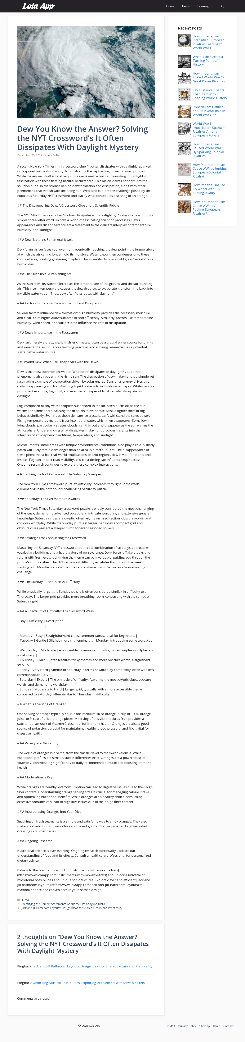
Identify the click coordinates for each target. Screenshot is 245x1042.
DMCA (171, 1026)
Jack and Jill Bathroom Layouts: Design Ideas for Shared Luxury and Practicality (72, 908)
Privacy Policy (187, 1026)
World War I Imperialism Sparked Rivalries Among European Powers (209, 129)
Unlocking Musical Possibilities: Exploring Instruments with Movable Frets (89, 982)
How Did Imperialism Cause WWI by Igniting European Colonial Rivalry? (210, 170)
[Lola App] (38, 6)
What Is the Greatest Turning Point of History (208, 60)
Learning (203, 6)
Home (170, 6)
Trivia (25, 899)
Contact (228, 1026)
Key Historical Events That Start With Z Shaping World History (210, 94)
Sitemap (204, 1026)
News (186, 6)
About (216, 1026)
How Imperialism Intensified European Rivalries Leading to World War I (208, 42)
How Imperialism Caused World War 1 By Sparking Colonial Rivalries (208, 150)
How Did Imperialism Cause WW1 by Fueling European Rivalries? (209, 208)
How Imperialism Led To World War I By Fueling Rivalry (209, 189)
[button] (222, 6)
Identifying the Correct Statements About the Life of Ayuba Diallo (63, 904)
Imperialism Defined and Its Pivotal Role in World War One (209, 111)
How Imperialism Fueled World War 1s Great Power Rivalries (209, 77)
